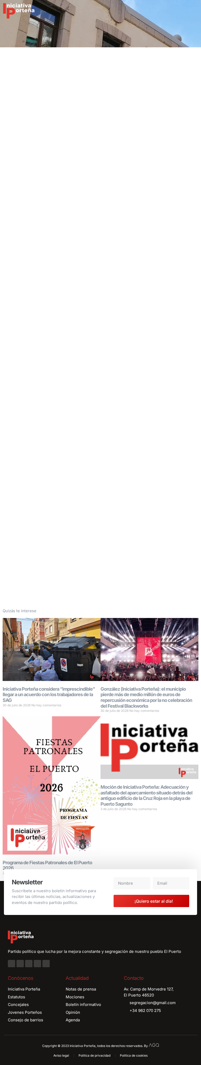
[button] (193, 10)
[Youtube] (37, 963)
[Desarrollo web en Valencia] (154, 1044)
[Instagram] (20, 963)
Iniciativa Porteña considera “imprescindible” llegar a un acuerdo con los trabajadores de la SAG (49, 694)
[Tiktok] (46, 963)
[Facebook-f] (11, 963)
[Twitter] (28, 963)
